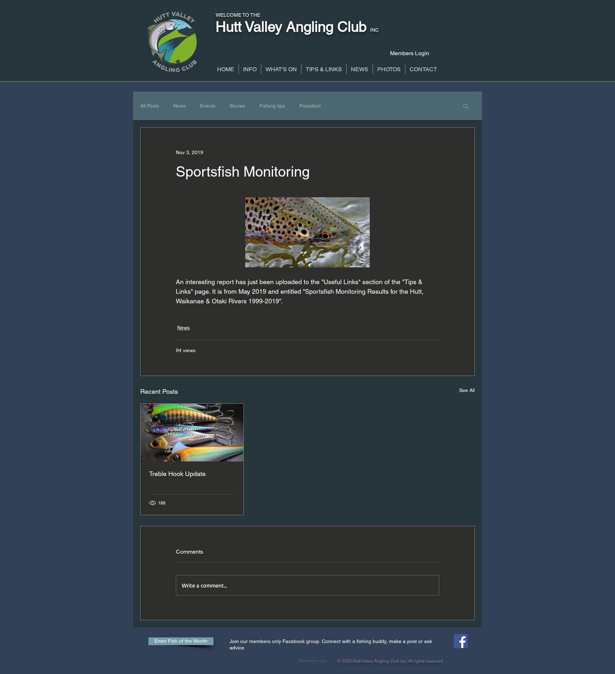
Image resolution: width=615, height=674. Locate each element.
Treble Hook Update (177, 473)
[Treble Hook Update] (192, 432)
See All (467, 390)
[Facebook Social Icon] (461, 641)
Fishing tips (272, 106)
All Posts (149, 106)
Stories (237, 106)
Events (207, 106)
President (310, 106)
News (179, 106)
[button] (250, 69)
